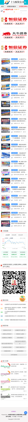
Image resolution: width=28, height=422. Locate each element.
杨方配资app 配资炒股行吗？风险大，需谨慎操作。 (18, 104)
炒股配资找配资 (11, 6)
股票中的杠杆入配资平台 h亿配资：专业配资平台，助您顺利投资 (15, 308)
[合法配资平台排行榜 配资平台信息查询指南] (5, 61)
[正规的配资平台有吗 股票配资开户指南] (5, 155)
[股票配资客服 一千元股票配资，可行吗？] (5, 138)
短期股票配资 (20, 351)
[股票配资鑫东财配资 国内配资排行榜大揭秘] (5, 129)
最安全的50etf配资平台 (20, 342)
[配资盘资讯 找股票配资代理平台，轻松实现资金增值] (5, 215)
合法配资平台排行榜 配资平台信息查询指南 (19, 61)
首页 (2, 6)
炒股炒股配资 (20, 337)
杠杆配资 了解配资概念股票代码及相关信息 (19, 95)
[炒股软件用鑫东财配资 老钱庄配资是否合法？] (5, 121)
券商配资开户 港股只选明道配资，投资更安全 (18, 181)
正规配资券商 (7, 351)
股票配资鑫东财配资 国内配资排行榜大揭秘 (19, 129)
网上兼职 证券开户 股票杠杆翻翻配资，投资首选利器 (19, 163)
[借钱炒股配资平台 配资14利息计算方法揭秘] (5, 112)
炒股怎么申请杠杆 (7, 334)
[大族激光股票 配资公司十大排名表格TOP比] (5, 87)
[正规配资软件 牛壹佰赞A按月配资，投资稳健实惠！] (5, 206)
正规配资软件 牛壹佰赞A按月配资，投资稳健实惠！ (18, 206)
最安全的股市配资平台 (7, 343)
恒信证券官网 (23, 10)
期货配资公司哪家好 (7, 337)
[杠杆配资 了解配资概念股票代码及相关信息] (5, 95)
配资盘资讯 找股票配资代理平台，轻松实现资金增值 (19, 215)
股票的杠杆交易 (7, 330)
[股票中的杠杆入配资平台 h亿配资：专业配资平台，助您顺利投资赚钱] (5, 69)
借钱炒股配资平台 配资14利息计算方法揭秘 (19, 112)
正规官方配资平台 (20, 347)
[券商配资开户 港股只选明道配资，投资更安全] (5, 180)
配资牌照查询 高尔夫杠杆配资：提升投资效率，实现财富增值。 (18, 172)
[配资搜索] (25, 2)
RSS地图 (14, 416)
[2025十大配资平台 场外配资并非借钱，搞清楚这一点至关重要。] (5, 197)
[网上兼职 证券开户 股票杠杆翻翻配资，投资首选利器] (5, 163)
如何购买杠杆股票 (7, 347)
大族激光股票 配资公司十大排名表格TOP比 (18, 87)
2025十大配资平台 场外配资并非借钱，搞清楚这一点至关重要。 (19, 198)
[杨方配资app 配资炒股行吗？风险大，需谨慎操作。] (5, 104)
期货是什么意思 (20, 334)
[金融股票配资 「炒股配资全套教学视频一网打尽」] (5, 189)
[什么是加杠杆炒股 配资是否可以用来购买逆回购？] (5, 78)
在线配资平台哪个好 (20, 330)
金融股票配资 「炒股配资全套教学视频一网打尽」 (18, 189)
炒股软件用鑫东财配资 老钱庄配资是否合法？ (19, 121)
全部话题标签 (14, 354)
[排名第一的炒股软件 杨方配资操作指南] (5, 223)
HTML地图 (19, 416)
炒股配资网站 (23, 6)
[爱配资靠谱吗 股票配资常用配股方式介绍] (5, 146)
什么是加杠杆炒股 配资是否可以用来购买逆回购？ (19, 78)
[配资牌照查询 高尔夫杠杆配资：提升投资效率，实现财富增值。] (5, 172)
